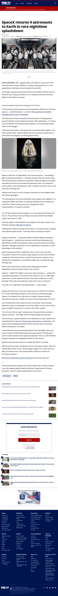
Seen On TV (34, 526)
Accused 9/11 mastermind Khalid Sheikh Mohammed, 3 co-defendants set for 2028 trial (22, 407)
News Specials (19, 541)
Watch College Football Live (48, 561)
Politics (47, 513)
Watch (18, 534)
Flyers (3, 543)
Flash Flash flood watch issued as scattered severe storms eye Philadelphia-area (21, 387)
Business (4, 556)
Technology (5, 564)
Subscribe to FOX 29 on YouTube (27, 491)
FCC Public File (34, 560)
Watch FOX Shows (35, 543)
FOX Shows (33, 538)
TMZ (32, 541)
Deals (3, 560)
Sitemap (33, 571)
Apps (32, 556)
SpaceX (22, 83)
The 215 (47, 547)
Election (47, 515)
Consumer (4, 558)
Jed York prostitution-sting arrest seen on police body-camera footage (19, 400)
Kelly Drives (48, 545)
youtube (53, 588)
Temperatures (19, 524)
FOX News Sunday (6, 530)
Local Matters (19, 548)
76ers (3, 546)
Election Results (49, 517)
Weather (19, 513)
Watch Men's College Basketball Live (50, 571)
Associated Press (5, 36)
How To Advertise (35, 564)
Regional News (21, 554)
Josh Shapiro (48, 521)
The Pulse (47, 550)
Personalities (34, 565)
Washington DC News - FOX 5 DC (21, 565)
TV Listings (33, 567)
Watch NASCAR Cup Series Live (50, 566)
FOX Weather (19, 520)
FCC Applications (35, 562)
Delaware (4, 522)
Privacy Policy (30, 447)
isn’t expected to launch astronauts (20, 358)
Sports (4, 534)
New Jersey (4, 521)
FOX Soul (18, 545)
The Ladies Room (49, 548)
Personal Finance (6, 562)
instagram (50, 588)
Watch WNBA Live (49, 578)
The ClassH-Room (35, 539)
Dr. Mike (33, 530)
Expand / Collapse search (55, 3)
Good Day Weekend (36, 517)
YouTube (18, 547)
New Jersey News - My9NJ (21, 559)
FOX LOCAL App (20, 556)
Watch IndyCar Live (50, 568)
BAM (46, 539)
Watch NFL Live (49, 558)
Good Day (34, 513)
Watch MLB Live (49, 563)
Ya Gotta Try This (35, 524)
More (36, 3)
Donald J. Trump (49, 519)
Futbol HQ (4, 539)
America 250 (5, 515)
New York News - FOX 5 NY (21, 562)
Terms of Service (30, 448)
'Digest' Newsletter (35, 519)
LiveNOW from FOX (21, 539)
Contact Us (33, 558)
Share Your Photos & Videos (36, 545)
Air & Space (12, 36)
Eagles (3, 541)
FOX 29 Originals (48, 535)
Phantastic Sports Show (6, 536)
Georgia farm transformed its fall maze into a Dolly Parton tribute (17, 414)
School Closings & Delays (20, 517)
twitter (47, 588)
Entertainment (36, 534)
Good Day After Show (36, 515)
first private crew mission (31, 321)
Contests (33, 536)
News (15, 376)
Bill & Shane (48, 543)
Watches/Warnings (20, 526)
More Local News (6, 524)
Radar (17, 522)
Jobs (32, 569)
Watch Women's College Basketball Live (49, 575)
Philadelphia (5, 517)
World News (5, 528)
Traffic (32, 521)
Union (3, 548)
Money (4, 554)
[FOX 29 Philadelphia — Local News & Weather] (7, 3)
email (55, 588)
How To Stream (20, 536)
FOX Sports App (6, 550)
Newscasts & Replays (21, 538)
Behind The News (49, 541)
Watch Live (33, 522)
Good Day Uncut (35, 528)
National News (5, 526)
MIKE (46, 538)
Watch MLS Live (49, 580)
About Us (34, 554)
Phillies (3, 544)
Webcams (18, 543)
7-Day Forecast (20, 515)
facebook (44, 588)
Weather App (19, 527)
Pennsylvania (5, 519)
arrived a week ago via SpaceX (20, 225)
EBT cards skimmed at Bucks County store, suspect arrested (16, 393)
